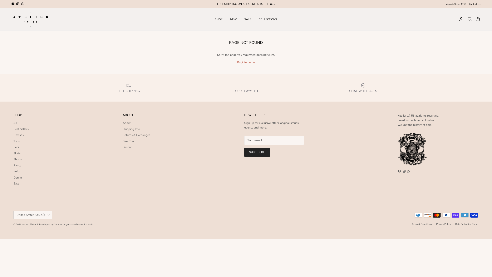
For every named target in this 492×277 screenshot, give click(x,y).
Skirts (17, 153)
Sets (16, 147)
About (126, 123)
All (15, 123)
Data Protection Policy (467, 224)
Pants (17, 165)
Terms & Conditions (422, 224)
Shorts (17, 159)
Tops (16, 141)
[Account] (460, 19)
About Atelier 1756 (456, 4)
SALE (247, 19)
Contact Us (474, 4)
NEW (233, 19)
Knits (16, 171)
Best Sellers (21, 129)
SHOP (219, 19)
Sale (16, 183)
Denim (17, 177)
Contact (127, 147)
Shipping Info (131, 129)
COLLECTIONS (268, 19)
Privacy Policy (443, 224)
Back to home (246, 62)
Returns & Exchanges (136, 135)
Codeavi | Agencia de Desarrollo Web (73, 224)
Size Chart (129, 141)
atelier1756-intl (30, 224)
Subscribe (257, 152)
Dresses (18, 135)
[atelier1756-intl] (31, 19)
